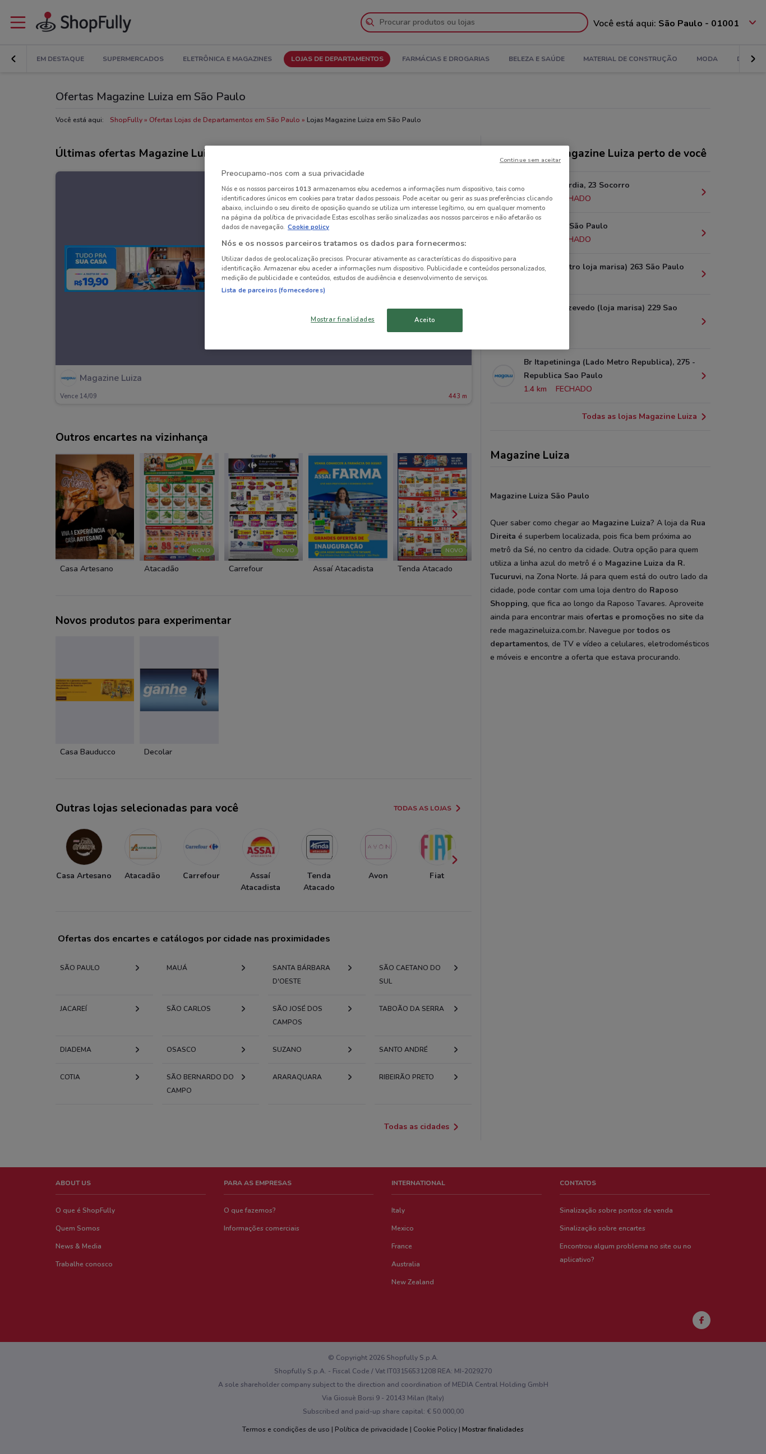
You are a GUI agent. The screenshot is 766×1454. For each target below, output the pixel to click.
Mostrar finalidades (343, 319)
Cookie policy (308, 226)
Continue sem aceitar (530, 160)
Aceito (424, 319)
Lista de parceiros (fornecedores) (273, 290)
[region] (387, 248)
